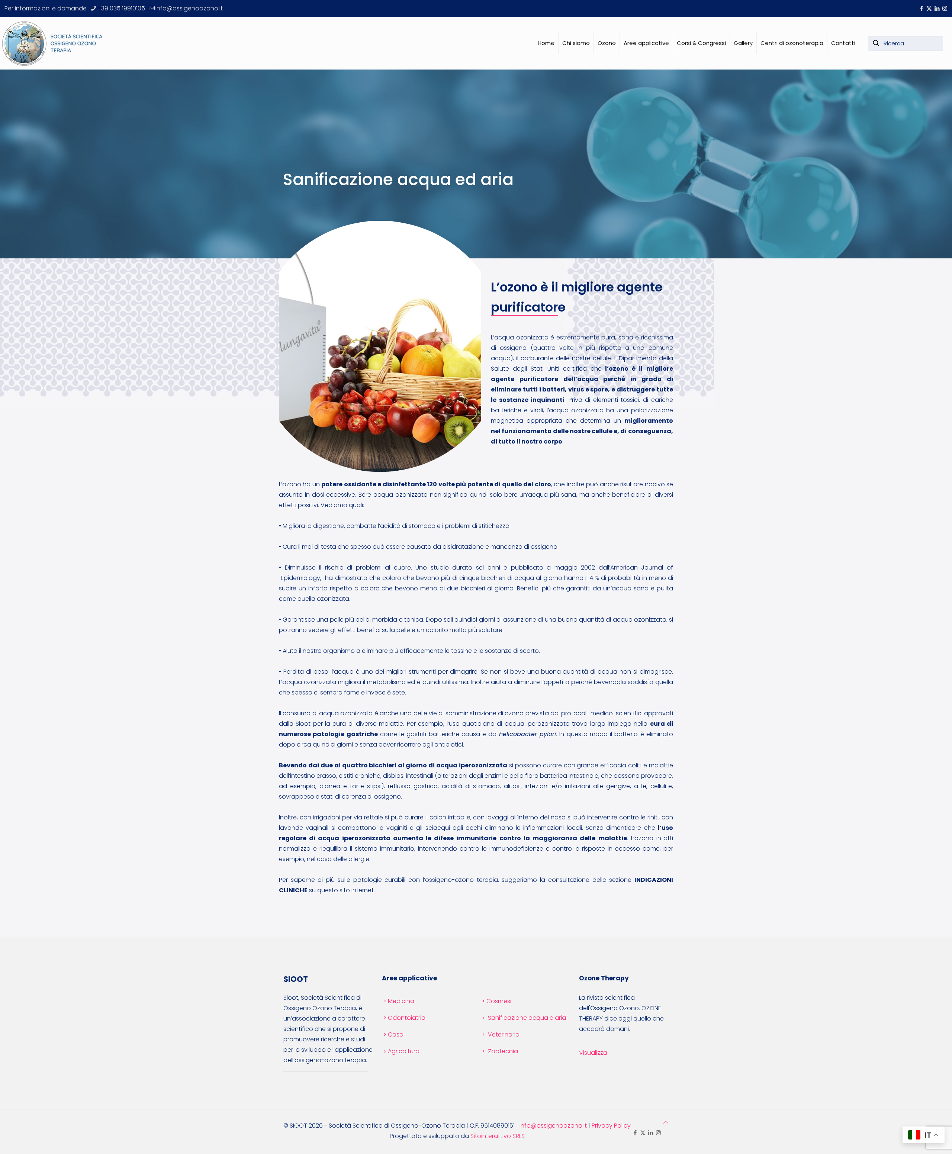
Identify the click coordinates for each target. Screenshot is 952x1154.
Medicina (401, 1001)
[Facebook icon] (921, 8)
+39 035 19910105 (121, 8)
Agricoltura (403, 1051)
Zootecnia (503, 1051)
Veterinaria (504, 1034)
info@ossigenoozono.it (189, 8)
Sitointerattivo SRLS (497, 1136)
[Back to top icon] (666, 1122)
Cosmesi (498, 1001)
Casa (395, 1034)
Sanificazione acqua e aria (527, 1017)
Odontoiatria (406, 1017)
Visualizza (593, 1052)
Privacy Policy (611, 1125)
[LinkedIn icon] (937, 8)
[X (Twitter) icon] (929, 8)
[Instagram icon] (945, 8)
